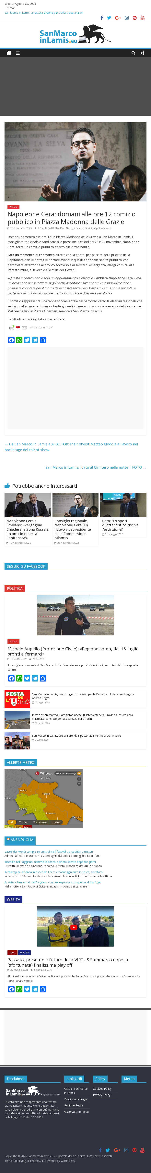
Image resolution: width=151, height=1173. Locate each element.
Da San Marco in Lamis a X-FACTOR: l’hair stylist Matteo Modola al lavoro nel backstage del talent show (71, 447)
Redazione (38, 658)
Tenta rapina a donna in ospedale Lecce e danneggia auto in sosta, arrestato (54, 872)
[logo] (33, 1087)
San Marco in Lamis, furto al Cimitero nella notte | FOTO (95, 467)
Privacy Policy (101, 1095)
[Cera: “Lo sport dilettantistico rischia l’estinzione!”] (123, 495)
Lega (72, 228)
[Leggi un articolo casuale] (142, 53)
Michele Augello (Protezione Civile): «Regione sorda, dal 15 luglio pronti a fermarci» (73, 651)
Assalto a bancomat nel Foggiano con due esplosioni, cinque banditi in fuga (52, 882)
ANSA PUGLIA (22, 839)
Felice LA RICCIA (43, 969)
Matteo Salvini (84, 228)
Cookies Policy (102, 1088)
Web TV (24, 952)
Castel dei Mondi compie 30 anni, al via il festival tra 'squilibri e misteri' (49, 851)
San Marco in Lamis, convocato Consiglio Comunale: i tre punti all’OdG (49, 12)
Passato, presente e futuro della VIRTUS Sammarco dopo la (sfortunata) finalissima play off (67, 962)
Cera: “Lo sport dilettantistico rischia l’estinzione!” (120, 525)
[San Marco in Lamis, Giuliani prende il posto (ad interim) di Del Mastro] (17, 734)
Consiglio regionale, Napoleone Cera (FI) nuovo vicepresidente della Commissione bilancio (72, 529)
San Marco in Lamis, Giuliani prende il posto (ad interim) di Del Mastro (76, 735)
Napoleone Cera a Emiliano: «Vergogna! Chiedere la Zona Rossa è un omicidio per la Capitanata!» (27, 529)
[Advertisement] (75, 86)
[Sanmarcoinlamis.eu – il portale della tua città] (9, 53)
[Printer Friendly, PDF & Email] (18, 327)
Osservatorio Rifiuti (76, 1112)
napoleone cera (102, 228)
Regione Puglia (73, 1105)
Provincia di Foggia (76, 1099)
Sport (12, 952)
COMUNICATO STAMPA (51, 228)
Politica (13, 207)
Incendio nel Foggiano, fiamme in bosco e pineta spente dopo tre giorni (50, 862)
